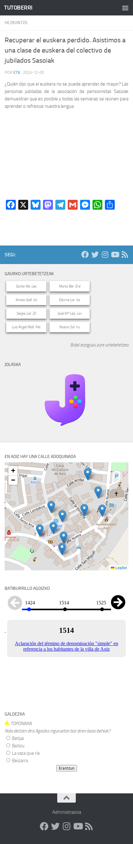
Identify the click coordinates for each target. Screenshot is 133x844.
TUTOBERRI (18, 7)
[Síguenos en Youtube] (114, 254)
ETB (16, 72)
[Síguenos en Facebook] (85, 254)
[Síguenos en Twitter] (95, 254)
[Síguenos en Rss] (124, 254)
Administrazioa (66, 812)
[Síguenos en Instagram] (105, 254)
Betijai (17, 738)
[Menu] (125, 7)
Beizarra (19, 760)
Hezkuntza (16, 22)
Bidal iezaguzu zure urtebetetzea (99, 345)
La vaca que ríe (25, 753)
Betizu (17, 746)
